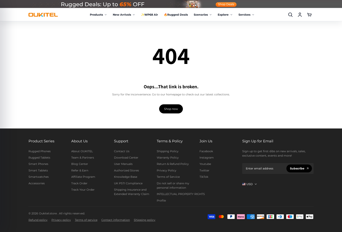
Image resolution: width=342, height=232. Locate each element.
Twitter (204, 170)
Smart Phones (38, 164)
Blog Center (79, 164)
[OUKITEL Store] (43, 15)
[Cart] (309, 14)
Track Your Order (83, 189)
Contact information (115, 220)
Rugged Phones (39, 151)
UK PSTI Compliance (128, 183)
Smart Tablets (38, 170)
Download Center (126, 157)
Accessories (36, 183)
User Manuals (123, 164)
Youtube (205, 164)
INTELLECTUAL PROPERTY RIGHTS (181, 194)
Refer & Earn (79, 170)
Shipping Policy (168, 151)
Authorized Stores (126, 170)
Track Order (79, 183)
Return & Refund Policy (173, 164)
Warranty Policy (168, 157)
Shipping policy (144, 220)
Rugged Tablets (39, 157)
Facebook (206, 151)
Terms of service (86, 220)
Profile (161, 200)
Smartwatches (38, 177)
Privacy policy (61, 220)
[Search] (290, 14)
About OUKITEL (82, 151)
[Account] (300, 14)
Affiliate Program (83, 177)
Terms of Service (168, 177)
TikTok (204, 177)
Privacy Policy (166, 170)
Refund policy (38, 220)
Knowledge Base (125, 177)
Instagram (207, 157)
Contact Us (121, 151)
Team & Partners (82, 157)
